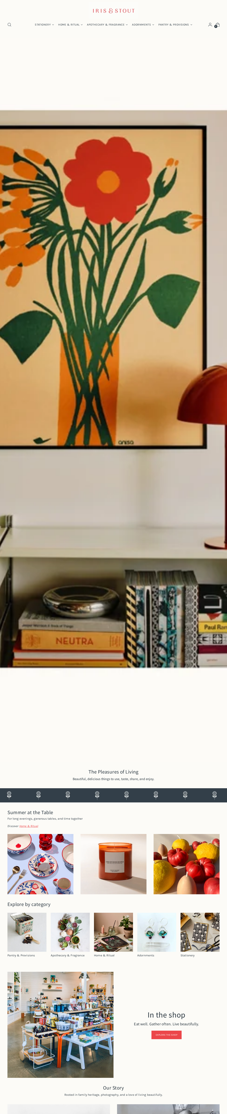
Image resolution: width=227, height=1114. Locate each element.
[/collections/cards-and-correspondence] (113, 400)
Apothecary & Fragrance (68, 955)
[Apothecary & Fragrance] (70, 932)
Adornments (145, 955)
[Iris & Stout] (113, 10)
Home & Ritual (104, 955)
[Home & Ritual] (113, 932)
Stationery (188, 955)
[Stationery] (200, 932)
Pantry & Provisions (21, 955)
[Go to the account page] (210, 24)
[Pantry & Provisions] (26, 932)
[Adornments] (156, 932)
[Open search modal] (9, 24)
